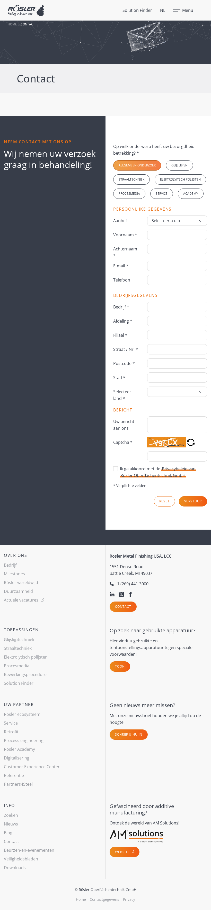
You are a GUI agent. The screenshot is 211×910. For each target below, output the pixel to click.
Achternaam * (125, 252)
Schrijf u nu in (128, 734)
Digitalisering (16, 758)
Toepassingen (21, 630)
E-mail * (120, 266)
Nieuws (11, 824)
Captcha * (123, 442)
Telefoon (121, 280)
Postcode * (124, 363)
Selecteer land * (122, 395)
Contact (123, 606)
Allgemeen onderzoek (137, 165)
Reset (164, 501)
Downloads (15, 867)
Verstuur (193, 501)
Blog (8, 833)
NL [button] (162, 10)
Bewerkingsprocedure (25, 674)
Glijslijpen (179, 165)
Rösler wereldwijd (21, 582)
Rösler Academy (19, 749)
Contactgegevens (104, 899)
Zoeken (11, 815)
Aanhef (120, 220)
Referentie (14, 775)
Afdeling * (122, 321)
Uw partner (19, 704)
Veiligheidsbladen (21, 859)
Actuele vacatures (21, 600)
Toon (120, 666)
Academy (190, 193)
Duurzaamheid (18, 591)
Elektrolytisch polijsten (26, 657)
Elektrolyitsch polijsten (180, 179)
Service (162, 193)
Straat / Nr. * (125, 349)
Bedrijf (10, 565)
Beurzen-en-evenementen (29, 850)
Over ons (15, 555)
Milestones (14, 574)
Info (9, 805)
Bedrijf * (121, 307)
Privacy (129, 899)
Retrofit (11, 732)
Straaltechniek (131, 179)
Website (123, 852)
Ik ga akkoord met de (158, 472)
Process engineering (23, 740)
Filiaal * (120, 335)
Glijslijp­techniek (19, 639)
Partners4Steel (18, 784)
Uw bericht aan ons (123, 425)
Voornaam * (125, 235)
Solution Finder (137, 10)
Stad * (119, 377)
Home (12, 24)
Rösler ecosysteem (22, 714)
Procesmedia (129, 193)
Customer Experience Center (32, 767)
